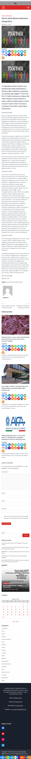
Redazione (7, 589)
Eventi (3, 642)
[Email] (24, 51)
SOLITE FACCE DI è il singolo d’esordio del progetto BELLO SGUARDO (14, 556)
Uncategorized (5, 677)
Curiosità (4, 636)
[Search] (28, 7)
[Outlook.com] (6, 54)
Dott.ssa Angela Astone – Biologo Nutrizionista (12, 586)
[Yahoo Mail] (9, 54)
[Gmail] (3, 54)
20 (15, 612)
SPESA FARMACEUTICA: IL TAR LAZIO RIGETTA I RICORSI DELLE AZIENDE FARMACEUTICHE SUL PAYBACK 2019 (13, 437)
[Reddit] (15, 54)
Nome (4, 493)
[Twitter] (6, 51)
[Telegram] (18, 51)
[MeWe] (21, 54)
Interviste (4, 650)
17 (3, 612)
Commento (5, 472)
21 (19, 612)
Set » (17, 621)
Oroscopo (4, 653)
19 (11, 612)
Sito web (4, 509)
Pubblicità (6, 583)
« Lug (13, 621)
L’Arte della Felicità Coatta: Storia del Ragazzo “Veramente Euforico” (15, 543)
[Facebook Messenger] (21, 51)
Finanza (3, 647)
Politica (3, 655)
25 (7, 614)
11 (7, 609)
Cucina (3, 631)
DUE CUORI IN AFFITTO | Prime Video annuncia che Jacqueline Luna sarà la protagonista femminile (15, 560)
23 (27, 612)
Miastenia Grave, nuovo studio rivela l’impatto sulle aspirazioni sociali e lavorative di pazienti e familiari (15, 339)
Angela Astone (18, 698)
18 (7, 612)
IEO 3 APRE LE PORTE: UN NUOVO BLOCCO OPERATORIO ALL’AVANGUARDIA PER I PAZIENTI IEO (15, 388)
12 (11, 609)
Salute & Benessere (7, 15)
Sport (3, 669)
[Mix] (24, 54)
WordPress (25, 754)
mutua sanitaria (10, 282)
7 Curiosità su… (5, 628)
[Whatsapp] (15, 51)
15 (23, 609)
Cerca (3, 533)
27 (15, 614)
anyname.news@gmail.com (18, 709)
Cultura (3, 634)
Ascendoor (11, 754)
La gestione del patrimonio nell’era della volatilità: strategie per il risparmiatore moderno (15, 548)
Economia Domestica (6, 639)
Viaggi (3, 680)
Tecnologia (4, 675)
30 (27, 614)
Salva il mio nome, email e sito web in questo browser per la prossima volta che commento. (16, 517)
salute (17, 282)
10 (3, 609)
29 (23, 614)
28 (19, 614)
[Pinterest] (18, 54)
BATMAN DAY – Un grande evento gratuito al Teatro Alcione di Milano (15, 552)
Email (3, 501)
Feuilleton (4, 644)
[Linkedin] (9, 51)
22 (23, 612)
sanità (20, 282)
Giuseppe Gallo (18, 702)
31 (3, 617)
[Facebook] (3, 51)
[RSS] (12, 51)
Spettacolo (4, 666)
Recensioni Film (5, 661)
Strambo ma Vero (6, 672)
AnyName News (15, 752)
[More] (3, 57)
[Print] (12, 54)
